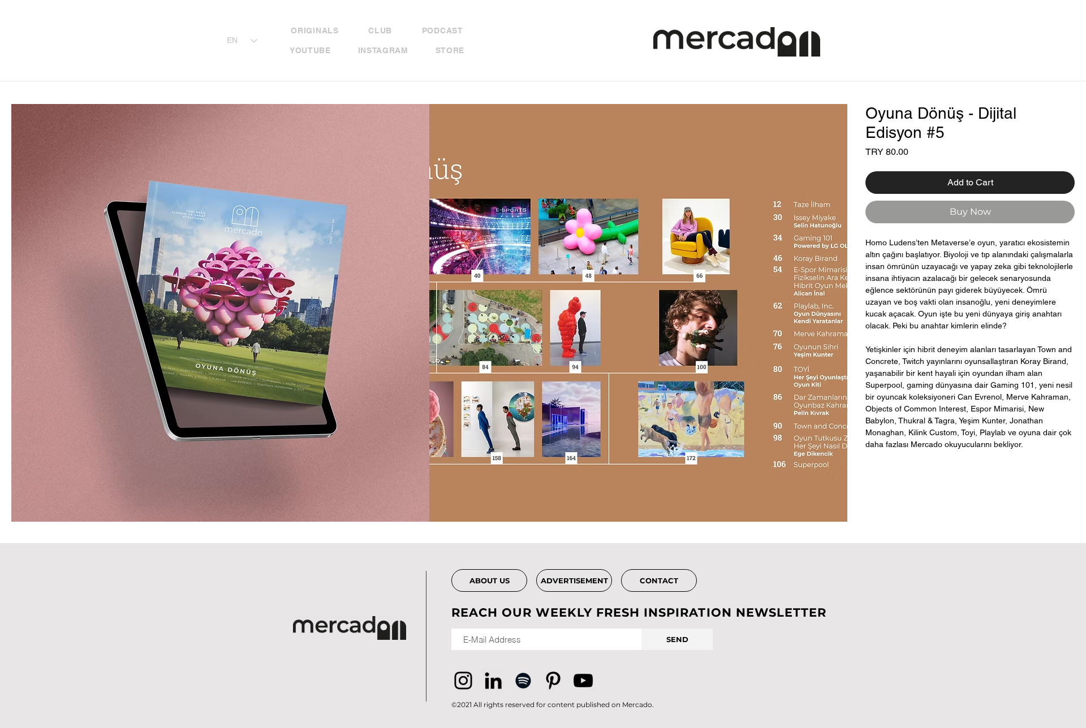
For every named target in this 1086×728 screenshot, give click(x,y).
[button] (220, 313)
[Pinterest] (553, 680)
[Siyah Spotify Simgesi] (523, 680)
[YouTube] (583, 680)
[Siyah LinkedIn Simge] (493, 680)
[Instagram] (463, 680)
